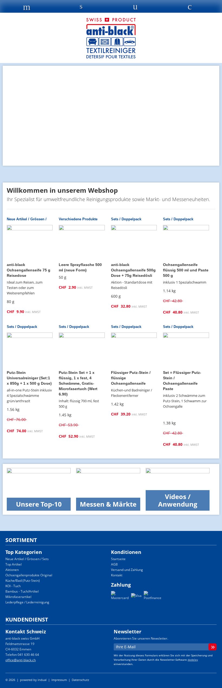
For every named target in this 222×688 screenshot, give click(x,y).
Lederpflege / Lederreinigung (27, 602)
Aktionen (12, 569)
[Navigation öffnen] (26, 8)
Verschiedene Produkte (78, 219)
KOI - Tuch (13, 586)
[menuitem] (127, 559)
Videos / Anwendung (177, 500)
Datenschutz (80, 680)
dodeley (193, 660)
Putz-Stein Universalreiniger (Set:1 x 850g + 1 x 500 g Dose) (29, 377)
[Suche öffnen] (81, 7)
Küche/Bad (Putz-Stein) (22, 580)
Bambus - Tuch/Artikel (22, 591)
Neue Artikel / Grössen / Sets (27, 559)
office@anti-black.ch (20, 660)
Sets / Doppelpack (126, 219)
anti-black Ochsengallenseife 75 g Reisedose (28, 270)
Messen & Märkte (108, 504)
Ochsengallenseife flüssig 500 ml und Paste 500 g (185, 270)
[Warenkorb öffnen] (189, 8)
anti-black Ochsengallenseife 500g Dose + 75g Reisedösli (133, 270)
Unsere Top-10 (39, 504)
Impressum (59, 680)
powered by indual (33, 680)
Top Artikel (13, 564)
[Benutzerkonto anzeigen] (135, 8)
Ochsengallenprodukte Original (28, 575)
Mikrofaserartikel (18, 596)
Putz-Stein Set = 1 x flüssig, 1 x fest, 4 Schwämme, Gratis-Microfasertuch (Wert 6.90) (78, 383)
